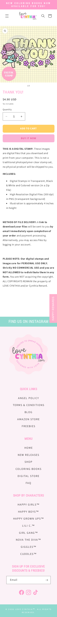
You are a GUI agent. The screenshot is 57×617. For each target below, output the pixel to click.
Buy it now (28, 138)
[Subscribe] (47, 580)
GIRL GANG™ (28, 533)
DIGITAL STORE (28, 476)
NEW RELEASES (28, 455)
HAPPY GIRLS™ (29, 505)
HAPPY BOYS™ (28, 512)
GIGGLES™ (28, 547)
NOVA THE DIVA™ (28, 540)
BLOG (28, 412)
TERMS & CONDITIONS (28, 405)
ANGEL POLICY (28, 398)
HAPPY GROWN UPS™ (28, 519)
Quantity (7, 109)
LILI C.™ (28, 526)
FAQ (28, 483)
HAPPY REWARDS (53, 308)
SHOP (28, 462)
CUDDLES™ (28, 554)
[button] (7, 16)
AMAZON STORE (28, 419)
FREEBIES (28, 426)
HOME (28, 448)
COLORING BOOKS (28, 469)
